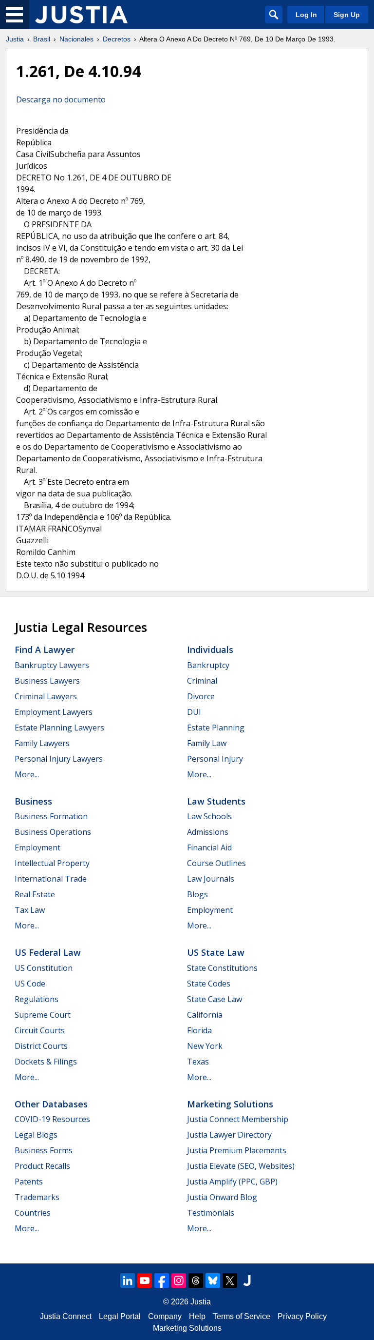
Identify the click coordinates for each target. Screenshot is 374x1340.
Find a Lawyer (45, 649)
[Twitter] (230, 1280)
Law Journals (210, 878)
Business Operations (53, 832)
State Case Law (214, 999)
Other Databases (51, 1104)
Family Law (206, 743)
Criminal (202, 680)
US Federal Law (48, 952)
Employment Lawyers (54, 712)
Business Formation (51, 816)
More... (27, 774)
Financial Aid (209, 847)
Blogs (197, 894)
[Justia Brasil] (81, 14)
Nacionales (76, 39)
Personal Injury (215, 758)
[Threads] (195, 1280)
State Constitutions (222, 968)
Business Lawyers (47, 680)
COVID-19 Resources (52, 1119)
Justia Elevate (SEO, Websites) (241, 1166)
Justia (15, 39)
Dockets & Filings (46, 1061)
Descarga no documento (61, 99)
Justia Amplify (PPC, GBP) (232, 1181)
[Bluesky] (213, 1280)
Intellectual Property (52, 863)
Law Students (216, 801)
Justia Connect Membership (237, 1119)
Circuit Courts (40, 1030)
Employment (37, 847)
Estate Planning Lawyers (59, 727)
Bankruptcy (208, 665)
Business (33, 801)
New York (205, 1046)
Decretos (117, 39)
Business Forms (44, 1150)
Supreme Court (43, 1014)
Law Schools (209, 816)
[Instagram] (178, 1280)
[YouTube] (144, 1280)
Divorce (201, 696)
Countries (33, 1212)
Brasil (41, 39)
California (205, 1014)
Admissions (207, 832)
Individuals (210, 649)
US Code (30, 983)
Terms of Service (241, 1316)
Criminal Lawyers (46, 696)
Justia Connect (66, 1316)
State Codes (208, 983)
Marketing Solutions (230, 1104)
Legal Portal (120, 1316)
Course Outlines (216, 863)
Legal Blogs (36, 1134)
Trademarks (37, 1197)
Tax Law (30, 910)
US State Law (215, 952)
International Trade (51, 878)
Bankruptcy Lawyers (52, 665)
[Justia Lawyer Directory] (247, 1280)
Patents (29, 1181)
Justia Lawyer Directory (229, 1134)
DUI (194, 712)
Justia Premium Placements (236, 1150)
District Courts (41, 1046)
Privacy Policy (302, 1316)
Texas (198, 1061)
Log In (306, 15)
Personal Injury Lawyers (59, 758)
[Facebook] (161, 1280)
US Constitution (44, 968)
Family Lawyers (42, 743)
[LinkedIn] (127, 1280)
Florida (199, 1030)
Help (197, 1316)
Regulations (36, 999)
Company (165, 1316)
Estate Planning (215, 727)
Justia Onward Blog (222, 1197)
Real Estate (35, 894)
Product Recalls (42, 1166)
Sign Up (347, 15)
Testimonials (210, 1212)
